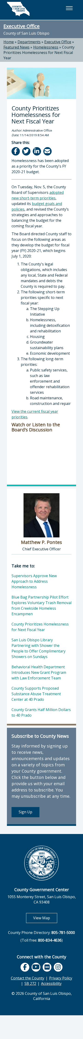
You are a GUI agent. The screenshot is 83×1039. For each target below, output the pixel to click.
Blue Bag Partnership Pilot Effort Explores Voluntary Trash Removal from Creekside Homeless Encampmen (41, 605)
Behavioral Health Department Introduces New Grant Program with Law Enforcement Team (39, 672)
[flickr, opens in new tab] (47, 967)
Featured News (16, 47)
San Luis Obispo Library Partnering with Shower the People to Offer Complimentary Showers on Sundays (38, 648)
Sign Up (25, 811)
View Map (45, 917)
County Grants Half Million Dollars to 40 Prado (41, 712)
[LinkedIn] (37, 151)
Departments (29, 41)
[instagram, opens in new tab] (58, 967)
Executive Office (21, 26)
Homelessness (45, 47)
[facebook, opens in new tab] (25, 967)
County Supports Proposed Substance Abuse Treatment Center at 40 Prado (36, 694)
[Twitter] (27, 151)
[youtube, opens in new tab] (36, 967)
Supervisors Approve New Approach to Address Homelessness (34, 581)
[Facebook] (16, 151)
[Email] (48, 151)
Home (8, 41)
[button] (69, 8)
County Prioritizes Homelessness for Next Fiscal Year (38, 52)
